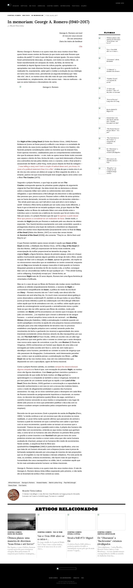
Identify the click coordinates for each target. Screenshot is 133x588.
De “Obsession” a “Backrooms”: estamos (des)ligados (113, 150)
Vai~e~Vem (58, 532)
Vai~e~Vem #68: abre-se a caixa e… (112, 50)
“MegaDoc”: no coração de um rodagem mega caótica (111, 170)
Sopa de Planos (15, 534)
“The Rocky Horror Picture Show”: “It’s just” (113, 130)
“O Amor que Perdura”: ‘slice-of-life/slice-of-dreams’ (113, 90)
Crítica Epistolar (106, 534)
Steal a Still (73, 534)
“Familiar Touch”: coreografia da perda (112, 80)
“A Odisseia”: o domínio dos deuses (113, 70)
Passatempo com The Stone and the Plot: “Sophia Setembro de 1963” (113, 120)
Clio (80, 46)
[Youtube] (119, 6)
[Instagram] (112, 6)
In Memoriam (37, 15)
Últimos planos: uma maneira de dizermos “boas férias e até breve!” (113, 40)
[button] (124, 7)
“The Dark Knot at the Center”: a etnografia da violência (113, 140)
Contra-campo (14, 15)
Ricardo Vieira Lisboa (17, 26)
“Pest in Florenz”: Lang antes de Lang (113, 100)
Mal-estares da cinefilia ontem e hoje (112, 160)
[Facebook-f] (106, 6)
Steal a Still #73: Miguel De (112, 110)
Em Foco (26, 15)
